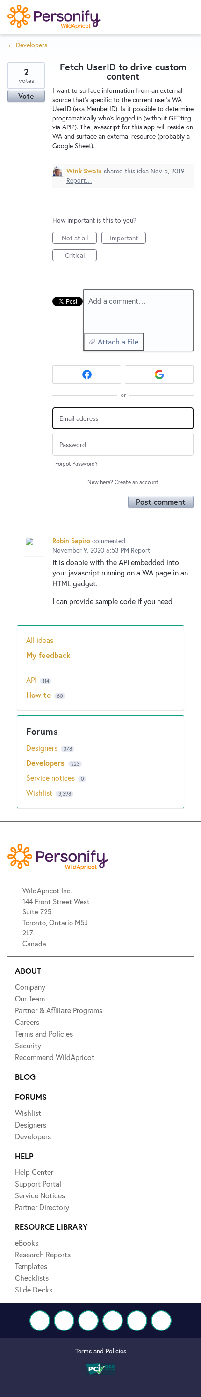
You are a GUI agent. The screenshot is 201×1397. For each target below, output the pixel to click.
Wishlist (40, 793)
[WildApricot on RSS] (161, 1320)
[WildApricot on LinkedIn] (88, 1320)
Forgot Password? (76, 463)
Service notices (51, 778)
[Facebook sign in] (86, 374)
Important (128, 238)
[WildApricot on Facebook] (39, 1320)
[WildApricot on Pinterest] (137, 1320)
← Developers (27, 44)
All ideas (39, 640)
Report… (79, 180)
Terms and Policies (100, 1350)
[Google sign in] (159, 374)
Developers (46, 763)
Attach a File (118, 341)
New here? (122, 482)
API (31, 680)
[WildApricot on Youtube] (112, 1320)
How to (38, 695)
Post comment (161, 502)
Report (140, 549)
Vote (26, 96)
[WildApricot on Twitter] (64, 1320)
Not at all (79, 238)
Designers (42, 748)
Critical (81, 256)
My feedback (48, 655)
